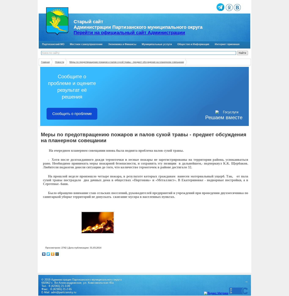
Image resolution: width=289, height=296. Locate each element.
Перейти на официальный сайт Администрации (129, 32)
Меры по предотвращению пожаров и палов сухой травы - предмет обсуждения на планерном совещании (126, 62)
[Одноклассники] (53, 254)
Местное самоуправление (86, 44)
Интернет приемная (227, 44)
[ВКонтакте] (44, 254)
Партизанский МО (53, 44)
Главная (45, 62)
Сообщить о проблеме (72, 114)
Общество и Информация (193, 44)
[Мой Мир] (57, 254)
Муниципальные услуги (157, 44)
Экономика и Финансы (122, 44)
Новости (59, 62)
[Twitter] (48, 254)
